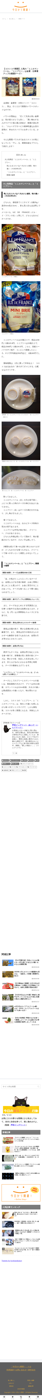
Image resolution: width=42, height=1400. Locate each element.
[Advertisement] (21, 42)
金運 (37, 760)
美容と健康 (30, 1380)
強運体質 (6, 770)
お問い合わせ (21, 1370)
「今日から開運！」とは (21, 1367)
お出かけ (6, 760)
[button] (38, 1086)
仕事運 (24, 760)
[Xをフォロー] (13, 753)
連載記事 (31, 1386)
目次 (18, 155)
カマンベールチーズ (27, 763)
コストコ (6, 767)
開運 (25, 770)
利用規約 (10, 1370)
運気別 (31, 760)
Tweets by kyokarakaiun (12, 1261)
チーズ (13, 767)
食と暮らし (16, 763)
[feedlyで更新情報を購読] (16, 753)
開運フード (7, 763)
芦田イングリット (16, 770)
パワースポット (16, 760)
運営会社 (31, 1370)
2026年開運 (21, 1389)
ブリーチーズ (32, 767)
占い (30, 1383)
